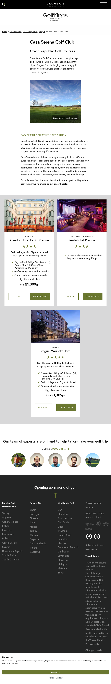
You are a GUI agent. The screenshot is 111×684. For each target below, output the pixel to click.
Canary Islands (10, 521)
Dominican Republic (13, 551)
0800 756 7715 (55, 3)
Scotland (35, 551)
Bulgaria (34, 539)
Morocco (63, 560)
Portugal (34, 514)
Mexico (62, 543)
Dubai (5, 538)
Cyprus (6, 547)
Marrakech (8, 534)
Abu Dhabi (63, 522)
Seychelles (63, 555)
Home (4, 31)
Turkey (5, 513)
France (33, 526)
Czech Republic (30, 31)
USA (60, 509)
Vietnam (62, 568)
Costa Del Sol (9, 542)
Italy (32, 522)
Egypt (61, 572)
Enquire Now (40, 296)
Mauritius (7, 530)
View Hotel (17, 296)
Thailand (62, 530)
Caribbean (63, 551)
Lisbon (5, 526)
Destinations (15, 31)
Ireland (33, 547)
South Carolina (10, 559)
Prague (42, 31)
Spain (33, 509)
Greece (34, 518)
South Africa (9, 555)
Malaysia (62, 564)
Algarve (6, 517)
